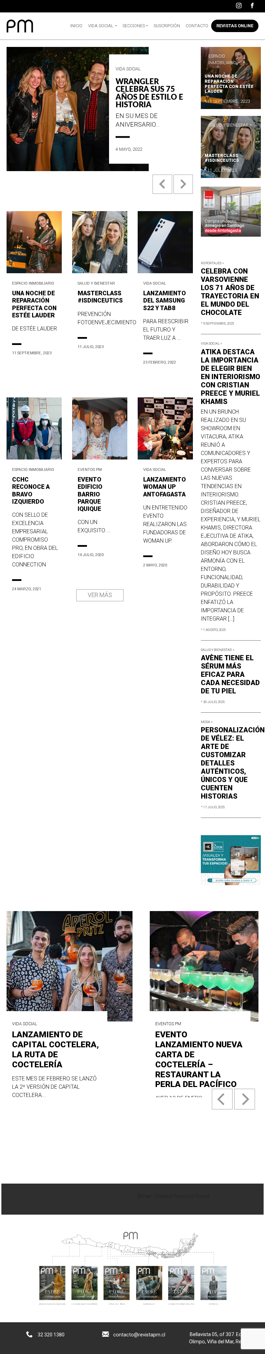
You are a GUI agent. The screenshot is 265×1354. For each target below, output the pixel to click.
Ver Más (100, 595)
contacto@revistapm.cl (139, 1334)
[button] (163, 189)
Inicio (76, 25)
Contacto (197, 25)
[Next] (244, 1099)
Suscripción (167, 25)
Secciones (133, 25)
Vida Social (101, 25)
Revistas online (234, 25)
